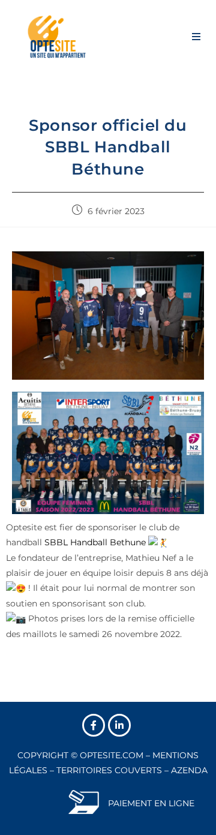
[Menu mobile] (196, 36)
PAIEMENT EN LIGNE (151, 803)
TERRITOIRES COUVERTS (109, 770)
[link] (95, 542)
